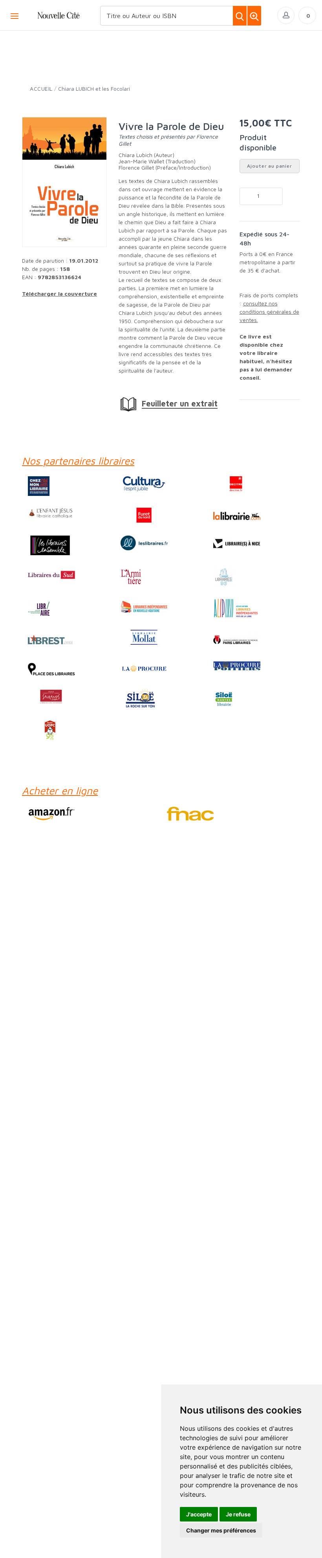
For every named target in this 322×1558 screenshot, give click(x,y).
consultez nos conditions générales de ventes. (269, 311)
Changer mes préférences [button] (221, 1530)
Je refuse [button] (238, 1514)
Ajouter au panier (269, 166)
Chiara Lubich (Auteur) (146, 155)
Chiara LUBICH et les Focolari (94, 88)
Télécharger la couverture (59, 293)
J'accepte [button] (199, 1514)
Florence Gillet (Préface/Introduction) (165, 167)
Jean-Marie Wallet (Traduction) (157, 161)
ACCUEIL (41, 88)
